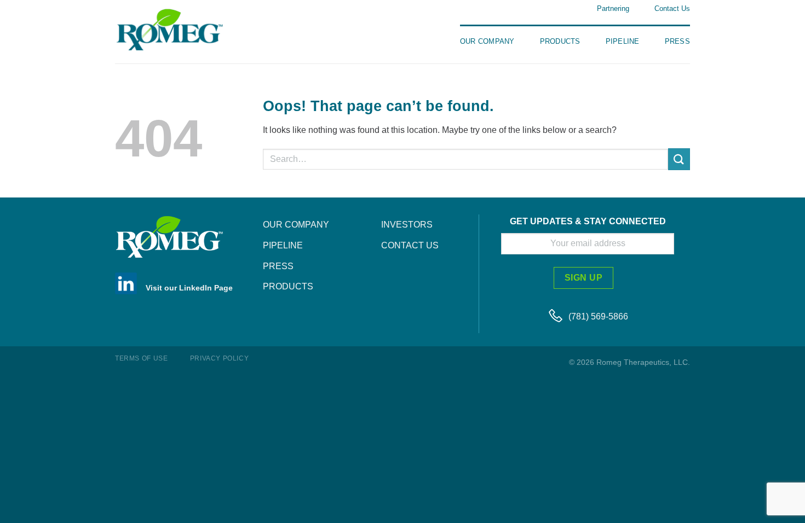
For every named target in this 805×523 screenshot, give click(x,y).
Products (560, 41)
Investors (407, 224)
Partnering (613, 8)
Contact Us (672, 8)
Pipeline (623, 41)
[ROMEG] (183, 29)
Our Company (487, 41)
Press (677, 41)
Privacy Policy (219, 358)
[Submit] (679, 159)
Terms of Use (141, 358)
